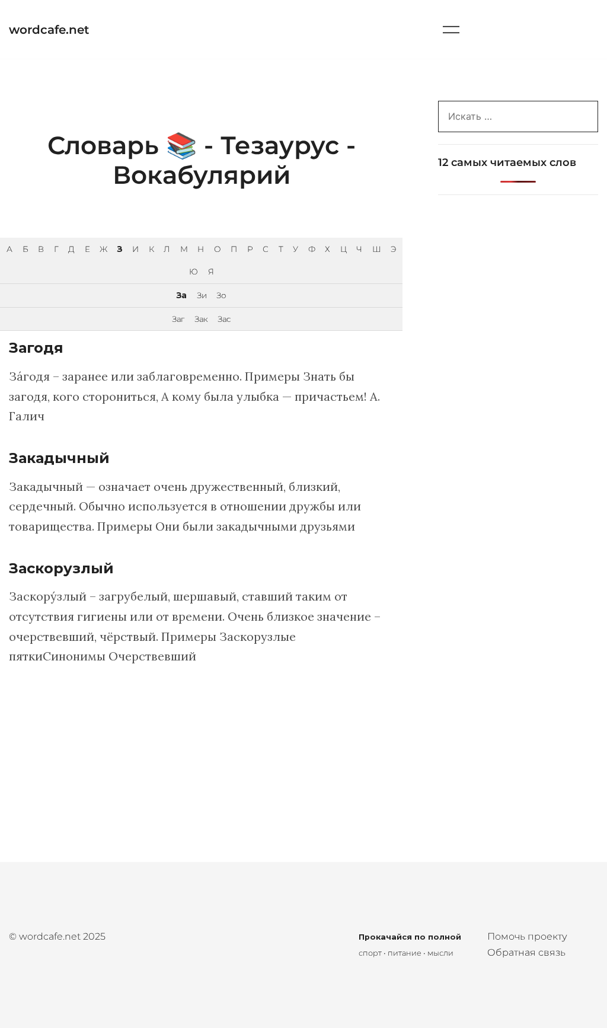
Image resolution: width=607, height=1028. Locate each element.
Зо (221, 295)
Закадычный (59, 458)
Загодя (36, 347)
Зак (200, 319)
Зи (201, 295)
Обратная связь (526, 952)
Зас (224, 319)
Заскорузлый (61, 568)
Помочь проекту (527, 936)
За (181, 295)
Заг (178, 319)
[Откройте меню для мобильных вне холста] (451, 29)
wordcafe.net (49, 30)
